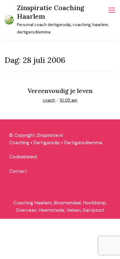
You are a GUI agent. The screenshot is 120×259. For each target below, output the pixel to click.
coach (49, 100)
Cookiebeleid (23, 157)
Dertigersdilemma (83, 143)
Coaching (19, 143)
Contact (18, 171)
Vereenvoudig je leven (60, 91)
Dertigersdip (47, 143)
